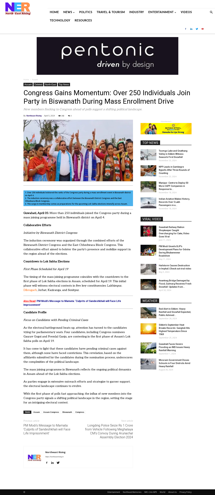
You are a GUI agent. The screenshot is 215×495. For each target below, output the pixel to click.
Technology (60, 20)
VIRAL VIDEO (151, 219)
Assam (28, 84)
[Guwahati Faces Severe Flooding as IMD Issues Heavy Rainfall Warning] (148, 347)
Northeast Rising (34, 116)
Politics (85, 12)
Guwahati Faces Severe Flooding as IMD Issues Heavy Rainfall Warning (174, 347)
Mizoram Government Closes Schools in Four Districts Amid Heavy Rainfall (174, 363)
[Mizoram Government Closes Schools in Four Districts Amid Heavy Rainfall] (148, 363)
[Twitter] (197, 29)
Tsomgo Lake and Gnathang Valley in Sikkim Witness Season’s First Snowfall (173, 154)
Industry (136, 12)
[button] (211, 12)
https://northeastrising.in (54, 457)
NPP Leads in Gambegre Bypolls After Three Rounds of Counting (174, 170)
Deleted (38, 84)
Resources (83, 20)
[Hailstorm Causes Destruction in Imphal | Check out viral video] (148, 269)
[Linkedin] (191, 29)
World (162, 492)
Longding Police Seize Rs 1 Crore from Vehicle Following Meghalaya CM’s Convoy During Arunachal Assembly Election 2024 (109, 431)
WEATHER (149, 301)
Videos (186, 12)
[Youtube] (202, 29)
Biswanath (67, 412)
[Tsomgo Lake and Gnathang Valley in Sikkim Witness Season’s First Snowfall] (148, 154)
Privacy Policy (186, 492)
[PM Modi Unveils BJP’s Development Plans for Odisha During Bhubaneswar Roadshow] (148, 250)
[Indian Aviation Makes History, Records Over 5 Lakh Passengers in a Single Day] (148, 202)
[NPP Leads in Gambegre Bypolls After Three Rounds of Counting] (148, 170)
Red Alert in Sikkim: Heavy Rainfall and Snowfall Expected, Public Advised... (175, 312)
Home (54, 12)
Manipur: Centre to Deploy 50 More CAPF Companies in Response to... (173, 186)
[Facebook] (185, 29)
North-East (50, 84)
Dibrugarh (30, 290)
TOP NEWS (150, 143)
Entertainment (161, 12)
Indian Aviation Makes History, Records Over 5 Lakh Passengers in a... (174, 202)
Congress (79, 412)
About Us (172, 492)
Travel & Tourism (111, 12)
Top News (64, 84)
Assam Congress (51, 412)
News (67, 12)
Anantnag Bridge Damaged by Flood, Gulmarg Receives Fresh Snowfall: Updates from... (175, 283)
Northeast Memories (132, 492)
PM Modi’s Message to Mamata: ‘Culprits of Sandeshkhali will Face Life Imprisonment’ (46, 429)
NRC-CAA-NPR (150, 492)
